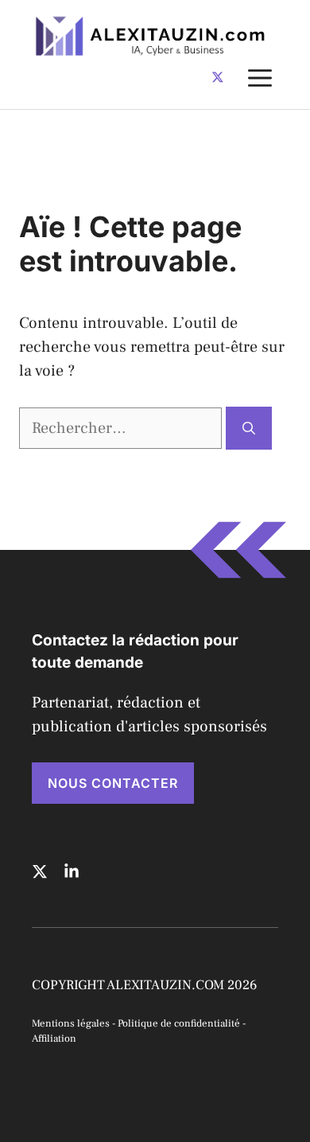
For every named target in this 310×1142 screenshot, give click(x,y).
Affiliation (54, 1038)
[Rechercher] (249, 428)
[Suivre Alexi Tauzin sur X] (217, 77)
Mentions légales (71, 1023)
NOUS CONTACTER (113, 783)
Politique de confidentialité (179, 1023)
